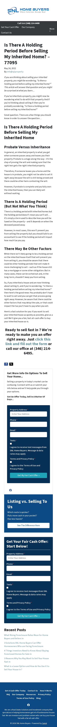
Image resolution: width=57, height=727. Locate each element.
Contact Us (6, 32)
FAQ (8, 694)
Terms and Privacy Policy (22, 458)
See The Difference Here (28, 525)
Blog (38, 698)
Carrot (44, 723)
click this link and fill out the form (27, 342)
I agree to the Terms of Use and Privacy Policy (25, 467)
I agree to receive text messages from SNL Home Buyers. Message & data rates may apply (28, 450)
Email (13, 430)
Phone (13, 420)
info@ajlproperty (15, 71)
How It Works (46, 690)
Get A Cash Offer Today (15, 690)
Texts (13, 440)
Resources (31, 694)
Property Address (19, 409)
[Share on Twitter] (11, 364)
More (52, 28)
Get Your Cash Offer (10, 27)
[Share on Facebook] (6, 364)
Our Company (28, 27)
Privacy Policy (44, 694)
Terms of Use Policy (25, 698)
